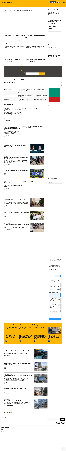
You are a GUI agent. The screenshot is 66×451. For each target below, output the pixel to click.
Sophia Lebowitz (9, 205)
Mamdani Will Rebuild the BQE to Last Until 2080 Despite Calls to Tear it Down (14, 59)
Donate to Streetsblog (54, 258)
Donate (18, 5)
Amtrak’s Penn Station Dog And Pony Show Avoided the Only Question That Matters (25, 337)
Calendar (2, 431)
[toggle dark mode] (58, 2)
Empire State (8, 5)
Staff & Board (3, 435)
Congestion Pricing (7, 399)
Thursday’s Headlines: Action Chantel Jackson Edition (16, 224)
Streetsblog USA (7, 374)
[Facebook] (59, 423)
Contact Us (2, 433)
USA (1, 5)
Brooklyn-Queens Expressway (25, 34)
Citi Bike (5, 181)
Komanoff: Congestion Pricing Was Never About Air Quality (17, 400)
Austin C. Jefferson (32, 61)
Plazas (5, 198)
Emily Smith (8, 188)
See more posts (7, 412)
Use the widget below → (52, 269)
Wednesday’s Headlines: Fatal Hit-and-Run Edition (15, 388)
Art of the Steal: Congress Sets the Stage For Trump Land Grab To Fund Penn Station (54, 337)
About (2, 429)
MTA (4, 349)
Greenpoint (6, 156)
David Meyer (53, 23)
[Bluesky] (62, 423)
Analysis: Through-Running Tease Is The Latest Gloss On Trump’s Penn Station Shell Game (40, 337)
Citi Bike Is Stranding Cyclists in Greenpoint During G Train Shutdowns (12, 183)
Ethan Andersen (9, 382)
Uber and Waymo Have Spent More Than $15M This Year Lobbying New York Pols (35, 59)
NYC (4, 5)
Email (27, 73)
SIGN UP (42, 73)
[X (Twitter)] (56, 423)
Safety (12, 374)
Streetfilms (14, 5)
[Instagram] (64, 423)
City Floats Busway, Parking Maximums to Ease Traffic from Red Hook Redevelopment (12, 128)
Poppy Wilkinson (9, 151)
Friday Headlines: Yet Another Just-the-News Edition (16, 170)
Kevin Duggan (23, 41)
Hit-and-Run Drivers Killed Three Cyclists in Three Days (54, 57)
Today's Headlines (7, 108)
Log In (52, 2)
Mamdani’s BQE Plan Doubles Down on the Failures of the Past (25, 36)
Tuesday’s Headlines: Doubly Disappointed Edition (54, 21)
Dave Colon (8, 164)
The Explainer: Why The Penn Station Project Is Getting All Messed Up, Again (10, 337)
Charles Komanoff (9, 405)
